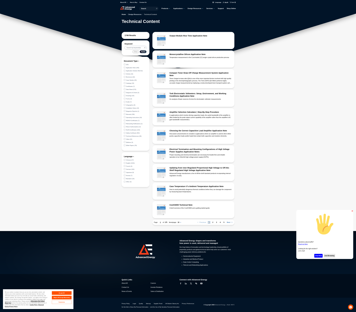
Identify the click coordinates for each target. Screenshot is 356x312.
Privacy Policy (126, 303)
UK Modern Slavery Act (172, 303)
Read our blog (303, 244)
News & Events (127, 291)
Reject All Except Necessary (62, 297)
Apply (143, 51)
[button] (350, 307)
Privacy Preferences (188, 303)
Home (124, 14)
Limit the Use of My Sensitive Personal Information (164, 307)
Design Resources (135, 14)
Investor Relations (156, 287)
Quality (141, 303)
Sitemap (148, 303)
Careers (153, 283)
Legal (134, 303)
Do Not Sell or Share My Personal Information (135, 307)
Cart (233, 2)
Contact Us (125, 287)
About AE (125, 283)
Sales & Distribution (157, 291)
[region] (38, 299)
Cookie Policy (34, 305)
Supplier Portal (158, 303)
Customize (62, 302)
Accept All (62, 293)
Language (218, 2)
